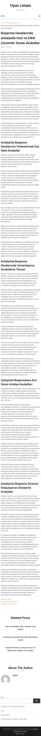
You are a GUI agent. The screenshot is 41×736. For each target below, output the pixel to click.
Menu (3, 16)
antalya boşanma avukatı (9, 602)
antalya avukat (6, 599)
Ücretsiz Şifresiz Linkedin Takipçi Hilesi (14, 719)
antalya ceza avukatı (8, 604)
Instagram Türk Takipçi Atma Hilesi (13, 706)
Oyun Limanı (20, 5)
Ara (2, 697)
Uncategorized (12, 23)
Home (3, 23)
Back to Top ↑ (20, 734)
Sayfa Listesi (5, 715)
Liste (2, 711)
